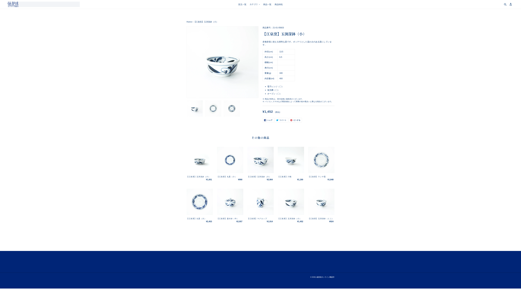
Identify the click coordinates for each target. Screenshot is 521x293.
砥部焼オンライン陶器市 (325, 277)
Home (189, 22)
